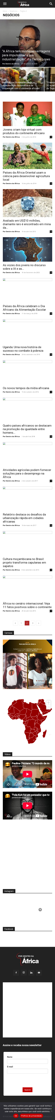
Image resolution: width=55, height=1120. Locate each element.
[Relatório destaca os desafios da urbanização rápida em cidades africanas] (27, 499)
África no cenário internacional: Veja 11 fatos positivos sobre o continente (27, 605)
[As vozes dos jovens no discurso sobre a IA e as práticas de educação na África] (27, 249)
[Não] (51, 1111)
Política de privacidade (31, 1116)
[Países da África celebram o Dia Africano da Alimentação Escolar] (27, 290)
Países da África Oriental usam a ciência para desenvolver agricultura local (26, 176)
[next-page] (38, 623)
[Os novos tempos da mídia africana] (27, 372)
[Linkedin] (31, 973)
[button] (4, 4)
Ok (16, 1116)
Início (5, 11)
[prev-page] (15, 623)
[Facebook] (16, 973)
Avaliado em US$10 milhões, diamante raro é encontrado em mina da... (27, 224)
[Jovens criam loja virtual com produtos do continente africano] (27, 114)
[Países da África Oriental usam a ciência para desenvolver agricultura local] (27, 156)
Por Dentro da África (10, 64)
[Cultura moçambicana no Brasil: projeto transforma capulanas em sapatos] (27, 543)
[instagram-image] (15, 909)
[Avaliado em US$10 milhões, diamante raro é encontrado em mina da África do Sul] (27, 203)
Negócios (13, 11)
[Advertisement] (27, 856)
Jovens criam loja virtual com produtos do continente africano (24, 131)
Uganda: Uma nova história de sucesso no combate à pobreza (23, 348)
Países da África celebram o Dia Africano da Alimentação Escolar (24, 307)
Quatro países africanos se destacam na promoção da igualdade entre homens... (27, 429)
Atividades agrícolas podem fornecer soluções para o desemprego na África (27, 473)
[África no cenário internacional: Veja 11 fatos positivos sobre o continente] (27, 588)
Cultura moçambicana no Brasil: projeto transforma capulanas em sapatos (24, 562)
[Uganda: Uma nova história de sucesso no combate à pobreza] (27, 331)
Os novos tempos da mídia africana (26, 388)
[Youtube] (39, 973)
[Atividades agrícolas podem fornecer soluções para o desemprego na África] (27, 454)
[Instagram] (24, 972)
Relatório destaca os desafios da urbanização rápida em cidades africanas (24, 518)
